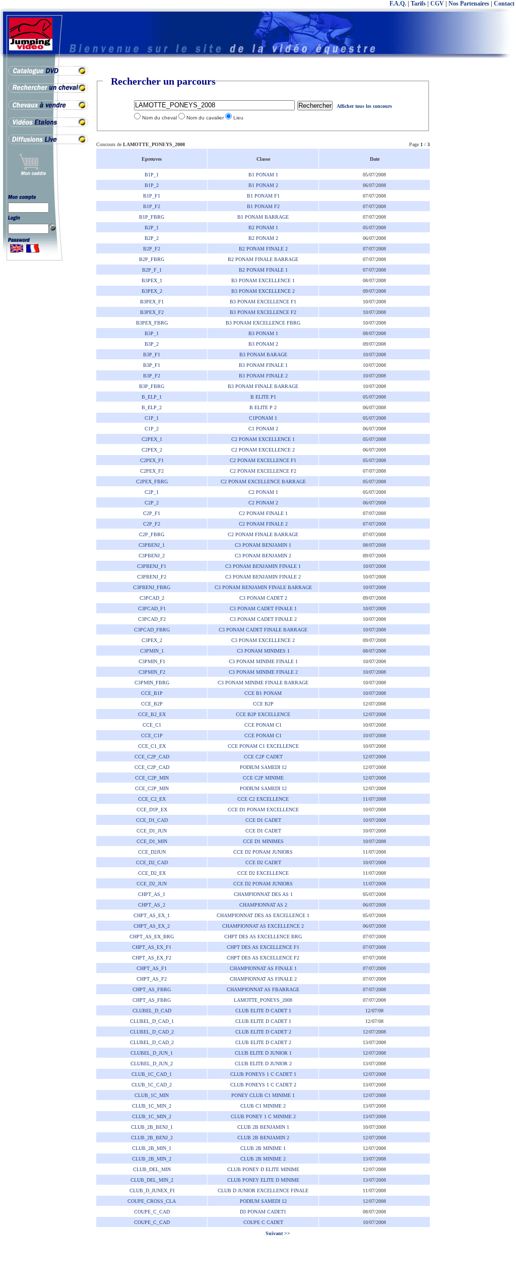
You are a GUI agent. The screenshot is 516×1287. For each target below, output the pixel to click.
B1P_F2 (151, 206)
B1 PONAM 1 (263, 174)
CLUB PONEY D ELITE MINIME (263, 1169)
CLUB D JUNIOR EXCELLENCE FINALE (263, 1190)
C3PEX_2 (152, 640)
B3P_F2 (151, 375)
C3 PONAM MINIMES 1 (263, 651)
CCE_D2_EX (152, 873)
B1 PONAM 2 (263, 185)
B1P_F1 (151, 196)
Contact (504, 3)
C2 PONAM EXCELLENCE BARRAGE (263, 481)
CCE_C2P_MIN (152, 778)
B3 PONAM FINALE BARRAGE (263, 386)
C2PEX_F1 (152, 460)
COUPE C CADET (263, 1222)
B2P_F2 (151, 248)
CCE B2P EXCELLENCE (263, 714)
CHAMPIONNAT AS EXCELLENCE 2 (263, 926)
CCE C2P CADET (263, 756)
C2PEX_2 (152, 450)
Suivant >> (277, 1233)
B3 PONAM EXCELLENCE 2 (263, 291)
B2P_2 (152, 238)
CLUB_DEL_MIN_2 (152, 1180)
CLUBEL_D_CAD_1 (152, 1021)
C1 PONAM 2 (263, 428)
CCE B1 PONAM (263, 693)
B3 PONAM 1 (263, 333)
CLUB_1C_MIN (152, 1095)
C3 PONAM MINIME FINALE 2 (263, 672)
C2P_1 (152, 492)
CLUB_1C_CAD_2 (152, 1084)
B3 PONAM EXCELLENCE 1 (263, 280)
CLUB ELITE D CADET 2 (263, 1032)
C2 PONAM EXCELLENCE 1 (263, 439)
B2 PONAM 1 (263, 227)
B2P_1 (152, 227)
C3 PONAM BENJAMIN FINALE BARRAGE (263, 587)
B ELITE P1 (263, 397)
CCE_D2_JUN (152, 883)
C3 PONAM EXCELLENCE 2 (263, 640)
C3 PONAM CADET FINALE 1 (263, 608)
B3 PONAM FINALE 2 (263, 375)
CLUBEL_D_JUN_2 (152, 1063)
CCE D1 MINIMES (263, 841)
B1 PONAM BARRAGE (263, 217)
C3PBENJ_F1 (151, 566)
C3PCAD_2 (152, 598)
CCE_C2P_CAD (152, 756)
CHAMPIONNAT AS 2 (263, 905)
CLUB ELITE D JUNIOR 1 (263, 1053)
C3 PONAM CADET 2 (263, 598)
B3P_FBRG (151, 386)
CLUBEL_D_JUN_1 (152, 1053)
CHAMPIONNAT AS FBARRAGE (263, 989)
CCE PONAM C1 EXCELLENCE (263, 746)
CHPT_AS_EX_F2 (151, 957)
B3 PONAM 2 (263, 344)
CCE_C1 (152, 725)
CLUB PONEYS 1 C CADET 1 (263, 1074)
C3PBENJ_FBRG (151, 587)
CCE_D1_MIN (152, 841)
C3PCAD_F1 (152, 608)
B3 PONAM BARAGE (263, 354)
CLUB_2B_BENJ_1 (152, 1127)
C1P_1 (152, 418)
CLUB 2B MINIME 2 (263, 1159)
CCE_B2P (152, 703)
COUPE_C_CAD (152, 1211)
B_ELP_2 (152, 407)
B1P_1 (152, 174)
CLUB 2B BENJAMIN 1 (263, 1127)
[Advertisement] (475, 227)
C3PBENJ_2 (152, 555)
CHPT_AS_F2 (152, 979)
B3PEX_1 (152, 280)
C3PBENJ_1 (152, 545)
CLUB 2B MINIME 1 (263, 1148)
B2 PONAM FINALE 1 (263, 270)
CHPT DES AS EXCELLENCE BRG (263, 936)
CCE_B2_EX (152, 714)
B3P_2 (152, 344)
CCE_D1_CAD (152, 820)
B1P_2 (152, 185)
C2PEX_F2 (152, 471)
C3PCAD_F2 (152, 619)
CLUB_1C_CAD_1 (152, 1074)
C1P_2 (152, 428)
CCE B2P (263, 703)
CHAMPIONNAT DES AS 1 (263, 894)
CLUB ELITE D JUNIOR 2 (263, 1063)
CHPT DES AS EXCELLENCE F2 (263, 957)
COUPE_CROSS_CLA (151, 1201)
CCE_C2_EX (152, 799)
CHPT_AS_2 (151, 905)
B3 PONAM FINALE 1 (263, 365)
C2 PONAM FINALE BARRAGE (263, 534)
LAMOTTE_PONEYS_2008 (263, 1000)
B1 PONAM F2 (263, 206)
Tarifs (418, 3)
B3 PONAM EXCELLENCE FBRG (263, 323)
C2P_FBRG (151, 534)
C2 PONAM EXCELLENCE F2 (263, 471)
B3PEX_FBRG (152, 323)
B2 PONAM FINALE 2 (263, 248)
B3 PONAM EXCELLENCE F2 (263, 312)
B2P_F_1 (152, 270)
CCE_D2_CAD (152, 862)
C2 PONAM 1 (263, 492)
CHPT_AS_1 (151, 894)
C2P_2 (152, 502)
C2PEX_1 (152, 439)
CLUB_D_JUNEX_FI (152, 1190)
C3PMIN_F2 (152, 672)
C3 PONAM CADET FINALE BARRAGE (263, 629)
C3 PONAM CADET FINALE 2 (263, 619)
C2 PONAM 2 (263, 502)
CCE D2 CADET (263, 862)
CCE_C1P (152, 735)
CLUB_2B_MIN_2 (151, 1159)
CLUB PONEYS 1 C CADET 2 (263, 1084)
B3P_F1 (151, 354)
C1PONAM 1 (263, 418)
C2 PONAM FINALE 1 (263, 513)
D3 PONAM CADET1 (263, 1211)
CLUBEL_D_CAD (152, 1010)
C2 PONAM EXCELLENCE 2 (263, 450)
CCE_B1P (152, 693)
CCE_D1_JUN (152, 830)
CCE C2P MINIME (263, 778)
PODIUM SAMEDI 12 (263, 767)
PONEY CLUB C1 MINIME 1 (263, 1095)
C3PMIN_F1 (152, 661)
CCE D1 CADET (263, 820)
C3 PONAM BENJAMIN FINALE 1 (263, 566)
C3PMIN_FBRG (152, 682)
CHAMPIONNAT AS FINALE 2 (263, 979)
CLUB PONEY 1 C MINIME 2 (263, 1116)
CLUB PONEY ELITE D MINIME (263, 1180)
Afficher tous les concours (364, 106)
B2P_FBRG (151, 259)
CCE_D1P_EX (152, 809)
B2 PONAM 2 (263, 238)
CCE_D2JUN (152, 852)
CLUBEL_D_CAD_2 (152, 1032)
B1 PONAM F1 (263, 196)
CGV (437, 3)
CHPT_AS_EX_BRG (152, 936)
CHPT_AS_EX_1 (152, 915)
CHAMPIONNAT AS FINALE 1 (263, 968)
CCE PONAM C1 (263, 725)
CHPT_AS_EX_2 (152, 926)
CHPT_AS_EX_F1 (151, 947)
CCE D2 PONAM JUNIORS (263, 852)
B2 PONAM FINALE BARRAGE (263, 259)
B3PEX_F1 (152, 301)
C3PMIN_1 (152, 651)
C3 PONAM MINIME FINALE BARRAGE (263, 682)
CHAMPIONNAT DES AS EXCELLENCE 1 (263, 915)
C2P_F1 (151, 513)
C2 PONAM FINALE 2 (263, 524)
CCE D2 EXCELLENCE (263, 873)
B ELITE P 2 (263, 407)
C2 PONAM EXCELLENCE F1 (263, 460)
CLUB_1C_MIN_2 (151, 1106)
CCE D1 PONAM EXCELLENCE (263, 809)
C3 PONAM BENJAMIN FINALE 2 (263, 577)
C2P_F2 (151, 524)
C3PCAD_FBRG (152, 629)
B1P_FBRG (151, 217)
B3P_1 (152, 333)
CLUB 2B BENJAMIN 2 (263, 1137)
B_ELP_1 (152, 397)
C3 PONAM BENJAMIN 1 (263, 545)
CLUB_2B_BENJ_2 (152, 1137)
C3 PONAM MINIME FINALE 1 (263, 661)
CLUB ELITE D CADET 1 (263, 1010)
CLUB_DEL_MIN (152, 1169)
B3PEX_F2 (152, 312)
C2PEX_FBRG (152, 481)
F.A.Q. (398, 3)
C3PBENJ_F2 (151, 577)
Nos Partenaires (468, 3)
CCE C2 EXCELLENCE (263, 799)
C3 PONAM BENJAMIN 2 (263, 555)
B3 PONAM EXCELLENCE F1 (263, 301)
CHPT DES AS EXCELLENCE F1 (263, 947)
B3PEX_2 (152, 291)
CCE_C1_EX (152, 746)
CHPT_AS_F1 (152, 968)
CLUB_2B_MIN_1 (151, 1148)
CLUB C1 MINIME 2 (263, 1106)
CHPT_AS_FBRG (152, 989)
